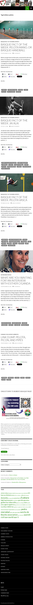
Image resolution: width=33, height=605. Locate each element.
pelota (4, 91)
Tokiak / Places (4, 554)
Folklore (3, 542)
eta (12, 498)
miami (26, 164)
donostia (4, 498)
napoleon (15, 507)
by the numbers (17, 495)
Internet (3, 566)
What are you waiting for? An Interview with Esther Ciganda (16, 280)
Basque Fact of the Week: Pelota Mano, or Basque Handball (16, 47)
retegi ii (19, 91)
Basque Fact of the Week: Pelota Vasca (14, 198)
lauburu (24, 504)
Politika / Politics (5, 560)
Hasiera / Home (4, 527)
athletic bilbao (4, 493)
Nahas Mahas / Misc (5, 572)
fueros (16, 500)
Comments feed (5, 592)
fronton (11, 377)
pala (29, 241)
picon (3, 379)
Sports (17, 41)
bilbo (5, 495)
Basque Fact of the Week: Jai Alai (14, 122)
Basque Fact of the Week (8, 41)
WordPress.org (4, 595)
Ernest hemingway (22, 162)
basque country (6, 323)
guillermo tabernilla (8, 502)
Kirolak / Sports (5, 545)
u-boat (19, 166)
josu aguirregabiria (7, 504)
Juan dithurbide (19, 164)
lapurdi (16, 504)
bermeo (26, 493)
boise (12, 495)
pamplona (19, 509)
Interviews (4, 274)
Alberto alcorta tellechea (9, 162)
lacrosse (24, 241)
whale (8, 379)
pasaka (9, 243)
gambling (4, 164)
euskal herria (17, 498)
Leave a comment (15, 126)
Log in (2, 587)
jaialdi (28, 502)
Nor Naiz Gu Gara (24, 507)
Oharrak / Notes (5, 533)
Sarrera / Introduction (7, 536)
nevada (19, 507)
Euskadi (3, 334)
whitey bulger (26, 166)
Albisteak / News (5, 569)
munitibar (4, 507)
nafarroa (4, 324)
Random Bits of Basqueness (19, 482)
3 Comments (17, 286)
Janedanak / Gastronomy (7, 551)
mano (22, 377)
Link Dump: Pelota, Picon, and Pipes (13, 339)
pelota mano (11, 91)
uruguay (4, 245)
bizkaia (8, 495)
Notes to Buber (13, 475)
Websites (15, 334)
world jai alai (5, 168)
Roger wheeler (11, 166)
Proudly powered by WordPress (7, 603)
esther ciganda (16, 323)
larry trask (20, 504)
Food (7, 334)
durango (10, 498)
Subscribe (4, 451)
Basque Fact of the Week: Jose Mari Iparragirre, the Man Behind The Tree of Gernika (15, 478)
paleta (3, 243)
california (23, 495)
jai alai (20, 89)
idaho (25, 502)
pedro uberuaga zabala (15, 512)
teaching (17, 324)
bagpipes (4, 377)
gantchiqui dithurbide (15, 239)
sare (27, 243)
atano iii (4, 89)
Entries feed (4, 590)
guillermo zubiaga (20, 502)
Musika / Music (4, 548)
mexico (29, 504)
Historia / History (5, 557)
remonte (21, 243)
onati (26, 89)
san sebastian (21, 515)
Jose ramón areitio (14, 241)
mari (27, 504)
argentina (4, 239)
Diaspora (27, 495)
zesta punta (12, 245)
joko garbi (5, 241)
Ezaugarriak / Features (6, 530)
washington (25, 324)
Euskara (25, 323)
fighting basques (7, 500)
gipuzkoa (26, 500)
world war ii (13, 517)
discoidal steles (12, 89)
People (9, 274)
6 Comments (17, 53)
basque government (20, 493)
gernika (20, 500)
